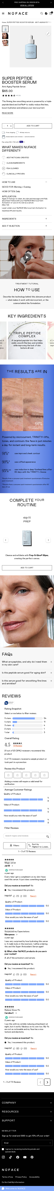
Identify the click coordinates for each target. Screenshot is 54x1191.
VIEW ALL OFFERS (27, 5)
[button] (27, 663)
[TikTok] (10, 1157)
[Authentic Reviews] (10, 703)
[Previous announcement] (3, 2)
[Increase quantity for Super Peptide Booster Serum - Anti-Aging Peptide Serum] (11, 126)
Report (33, 896)
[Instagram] (3, 1157)
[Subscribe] (49, 1143)
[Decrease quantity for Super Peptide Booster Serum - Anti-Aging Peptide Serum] (4, 126)
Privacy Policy (21, 1177)
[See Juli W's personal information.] (12, 866)
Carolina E (9, 1013)
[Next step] (48, 540)
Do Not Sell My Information (13, 1182)
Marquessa (9, 934)
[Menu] (3, 13)
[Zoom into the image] (30, 46)
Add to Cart (27, 568)
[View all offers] (46, 13)
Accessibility (34, 1177)
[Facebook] (17, 1157)
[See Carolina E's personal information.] (16, 1013)
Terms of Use (7, 1177)
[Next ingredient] (50, 340)
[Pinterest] (32, 1157)
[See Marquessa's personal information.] (17, 935)
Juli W (7, 866)
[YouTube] (24, 1157)
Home (4, 22)
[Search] (41, 13)
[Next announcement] (50, 2)
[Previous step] (6, 540)
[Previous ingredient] (4, 340)
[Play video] (27, 257)
